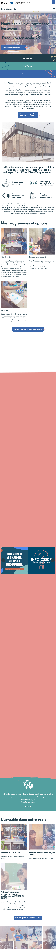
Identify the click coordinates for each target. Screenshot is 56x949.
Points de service (6, 257)
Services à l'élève (28, 58)
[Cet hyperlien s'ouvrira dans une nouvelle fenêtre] (7, 3)
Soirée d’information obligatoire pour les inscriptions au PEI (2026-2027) (13, 895)
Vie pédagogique (28, 66)
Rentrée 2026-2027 (10, 852)
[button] (54, 8)
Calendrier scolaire (17, 75)
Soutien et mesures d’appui (37, 257)
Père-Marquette (8, 8)
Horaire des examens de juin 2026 (42, 853)
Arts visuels (4, 310)
